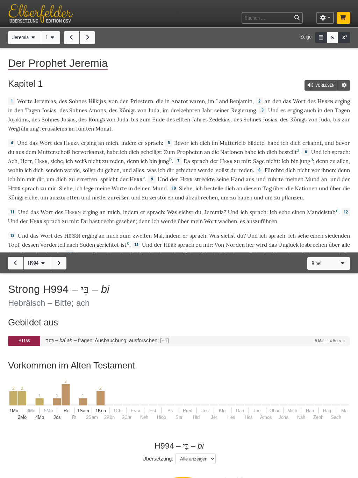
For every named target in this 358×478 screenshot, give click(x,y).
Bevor (181, 143)
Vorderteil (52, 244)
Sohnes (78, 101)
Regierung (243, 110)
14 (136, 244)
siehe (56, 161)
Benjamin (241, 101)
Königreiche (22, 197)
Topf (13, 244)
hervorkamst (88, 152)
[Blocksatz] (321, 37)
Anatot (179, 101)
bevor (343, 143)
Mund (312, 179)
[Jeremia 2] (87, 37)
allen (343, 161)
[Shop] (343, 18)
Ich (285, 161)
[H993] (15, 263)
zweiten (142, 235)
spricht (109, 179)
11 (12, 212)
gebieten (186, 170)
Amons (97, 110)
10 (174, 188)
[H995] (58, 263)
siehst (186, 212)
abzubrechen (202, 197)
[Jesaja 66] (71, 37)
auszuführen (261, 221)
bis (134, 119)
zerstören (161, 197)
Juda (153, 110)
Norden (235, 244)
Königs (127, 110)
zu (237, 161)
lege (89, 188)
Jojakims (18, 119)
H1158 (24, 340)
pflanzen (292, 197)
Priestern (141, 101)
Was (172, 212)
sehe (284, 212)
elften (183, 119)
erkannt (312, 143)
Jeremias (45, 101)
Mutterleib (233, 143)
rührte (275, 179)
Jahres (200, 119)
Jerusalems (53, 128)
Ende (158, 119)
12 (346, 212)
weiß (81, 161)
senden (54, 170)
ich (144, 161)
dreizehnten (185, 110)
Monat (103, 128)
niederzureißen (111, 197)
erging (342, 101)
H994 (34, 263)
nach (72, 244)
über (279, 188)
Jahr (207, 110)
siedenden (337, 235)
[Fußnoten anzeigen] (344, 37)
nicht (94, 161)
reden (116, 161)
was (152, 170)
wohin (15, 170)
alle (346, 244)
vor (316, 170)
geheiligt (151, 152)
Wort (299, 101)
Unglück (288, 244)
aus (250, 179)
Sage (259, 161)
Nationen (231, 152)
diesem (252, 188)
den (276, 101)
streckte (204, 179)
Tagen (32, 110)
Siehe (65, 188)
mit (31, 179)
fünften (85, 128)
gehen (112, 170)
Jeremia (21, 37)
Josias (49, 110)
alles (138, 170)
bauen (244, 197)
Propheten (190, 152)
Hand (237, 179)
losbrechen (313, 244)
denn (133, 161)
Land (222, 101)
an (268, 101)
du (198, 212)
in (10, 110)
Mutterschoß (54, 152)
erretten (87, 179)
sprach (153, 143)
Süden (87, 244)
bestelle (213, 188)
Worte (25, 101)
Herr (26, 161)
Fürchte (274, 170)
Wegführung (23, 128)
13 (12, 235)
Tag (267, 188)
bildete (256, 143)
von (113, 101)
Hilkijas (97, 101)
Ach (12, 161)
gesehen (126, 221)
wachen (227, 221)
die (159, 101)
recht (107, 221)
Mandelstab (321, 212)
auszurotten (65, 197)
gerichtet (107, 244)
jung (164, 161)
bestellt (288, 152)
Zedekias (219, 119)
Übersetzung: (157, 459)
